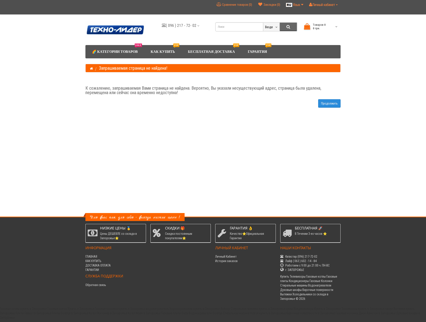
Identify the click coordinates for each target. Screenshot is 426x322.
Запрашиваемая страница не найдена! (133, 68)
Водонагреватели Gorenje (205, 313)
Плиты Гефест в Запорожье (33, 313)
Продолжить (329, 103)
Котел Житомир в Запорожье (108, 313)
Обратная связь (95, 285)
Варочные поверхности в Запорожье (310, 313)
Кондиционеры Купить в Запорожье (317, 308)
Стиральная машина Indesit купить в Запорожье (254, 313)
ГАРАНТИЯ (259, 49)
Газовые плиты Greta (174, 313)
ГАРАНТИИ (92, 270)
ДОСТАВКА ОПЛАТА (98, 265)
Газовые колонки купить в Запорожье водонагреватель (132, 308)
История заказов (226, 261)
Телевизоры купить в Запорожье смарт (367, 308)
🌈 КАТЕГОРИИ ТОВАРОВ (116, 49)
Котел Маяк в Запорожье (144, 313)
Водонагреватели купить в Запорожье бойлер (200, 308)
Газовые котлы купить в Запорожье (23, 308)
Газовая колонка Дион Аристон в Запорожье (366, 313)
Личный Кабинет (226, 256)
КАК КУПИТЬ (165, 49)
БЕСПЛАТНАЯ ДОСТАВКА (213, 49)
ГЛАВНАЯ (91, 256)
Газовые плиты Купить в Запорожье (70, 308)
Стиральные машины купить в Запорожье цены (262, 308)
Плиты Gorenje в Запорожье (70, 313)
